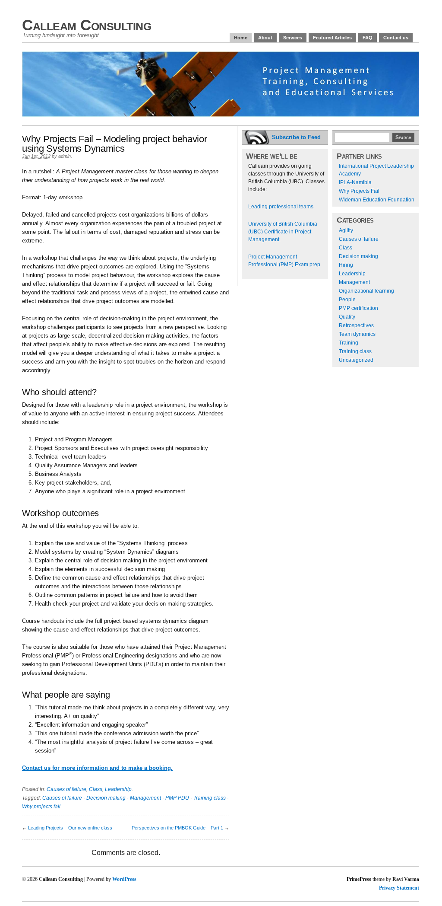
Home (240, 37)
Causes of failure (66, 789)
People (347, 300)
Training (348, 343)
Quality (347, 317)
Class (95, 789)
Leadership (118, 789)
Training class (209, 798)
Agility (346, 230)
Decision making (106, 798)
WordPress (124, 879)
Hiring (346, 265)
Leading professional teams (280, 207)
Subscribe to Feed (296, 137)
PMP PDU (177, 798)
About (265, 37)
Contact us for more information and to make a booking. (97, 768)
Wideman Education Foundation (376, 200)
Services (292, 37)
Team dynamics (357, 334)
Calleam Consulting (86, 24)
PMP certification (358, 308)
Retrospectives (356, 325)
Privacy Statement (399, 888)
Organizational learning (366, 291)
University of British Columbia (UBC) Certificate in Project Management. (282, 231)
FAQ (368, 37)
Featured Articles (332, 37)
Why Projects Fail (359, 191)
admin (64, 156)
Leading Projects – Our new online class (70, 827)
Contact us (395, 37)
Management (145, 798)
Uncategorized (356, 360)
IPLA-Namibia (355, 182)
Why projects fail (41, 807)
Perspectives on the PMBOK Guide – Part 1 (177, 827)
